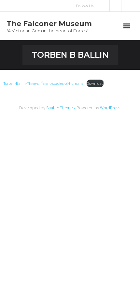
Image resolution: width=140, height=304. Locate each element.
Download (95, 83)
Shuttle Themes (60, 108)
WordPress (110, 108)
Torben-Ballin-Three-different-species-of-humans (43, 83)
